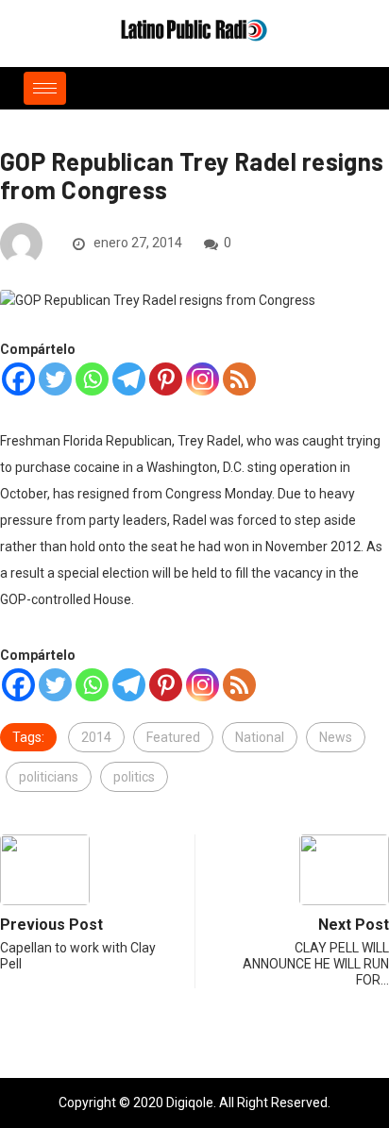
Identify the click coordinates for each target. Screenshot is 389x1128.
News (335, 737)
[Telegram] (128, 379)
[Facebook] (18, 379)
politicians (48, 776)
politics (134, 776)
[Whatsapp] (92, 379)
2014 (96, 737)
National (259, 737)
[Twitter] (55, 379)
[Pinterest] (165, 379)
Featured (173, 737)
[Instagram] (202, 379)
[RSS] (239, 379)
